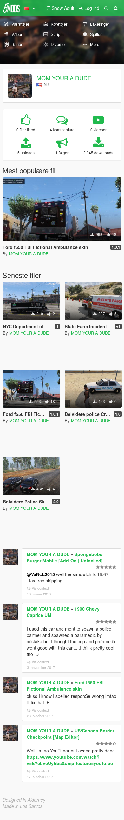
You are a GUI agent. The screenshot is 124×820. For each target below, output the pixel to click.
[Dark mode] (106, 8)
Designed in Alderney (24, 800)
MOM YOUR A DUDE (63, 78)
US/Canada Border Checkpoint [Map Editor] (70, 733)
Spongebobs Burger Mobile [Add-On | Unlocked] (65, 557)
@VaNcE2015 (41, 574)
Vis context (40, 588)
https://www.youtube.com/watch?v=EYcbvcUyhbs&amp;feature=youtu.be (70, 760)
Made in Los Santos (22, 806)
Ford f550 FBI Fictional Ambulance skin (65, 685)
